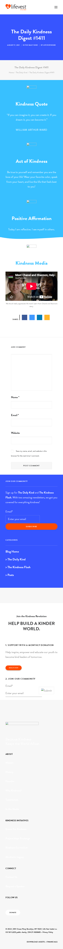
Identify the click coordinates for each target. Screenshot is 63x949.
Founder (10, 781)
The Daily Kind (31, 45)
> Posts (10, 575)
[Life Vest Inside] (16, 7)
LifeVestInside (49, 45)
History (9, 772)
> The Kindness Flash (18, 567)
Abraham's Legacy (15, 857)
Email (15, 415)
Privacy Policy (48, 932)
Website (15, 433)
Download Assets (36, 941)
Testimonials (12, 800)
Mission (9, 763)
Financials (52, 941)
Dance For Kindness (16, 829)
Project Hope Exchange (18, 838)
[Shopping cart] (46, 7)
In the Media (12, 809)
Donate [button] (12, 913)
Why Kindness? (14, 790)
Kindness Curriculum (17, 848)
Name (15, 397)
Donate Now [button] (13, 668)
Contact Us (11, 877)
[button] (56, 7)
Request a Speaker (15, 886)
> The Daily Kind (16, 559)
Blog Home (12, 551)
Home (11, 72)
